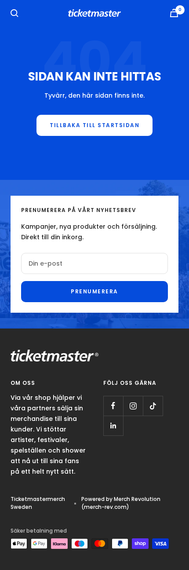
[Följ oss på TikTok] (153, 406)
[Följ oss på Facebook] (113, 406)
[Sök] (14, 13)
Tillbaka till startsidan (94, 125)
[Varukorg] (174, 13)
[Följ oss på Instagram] (133, 406)
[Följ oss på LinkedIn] (113, 425)
